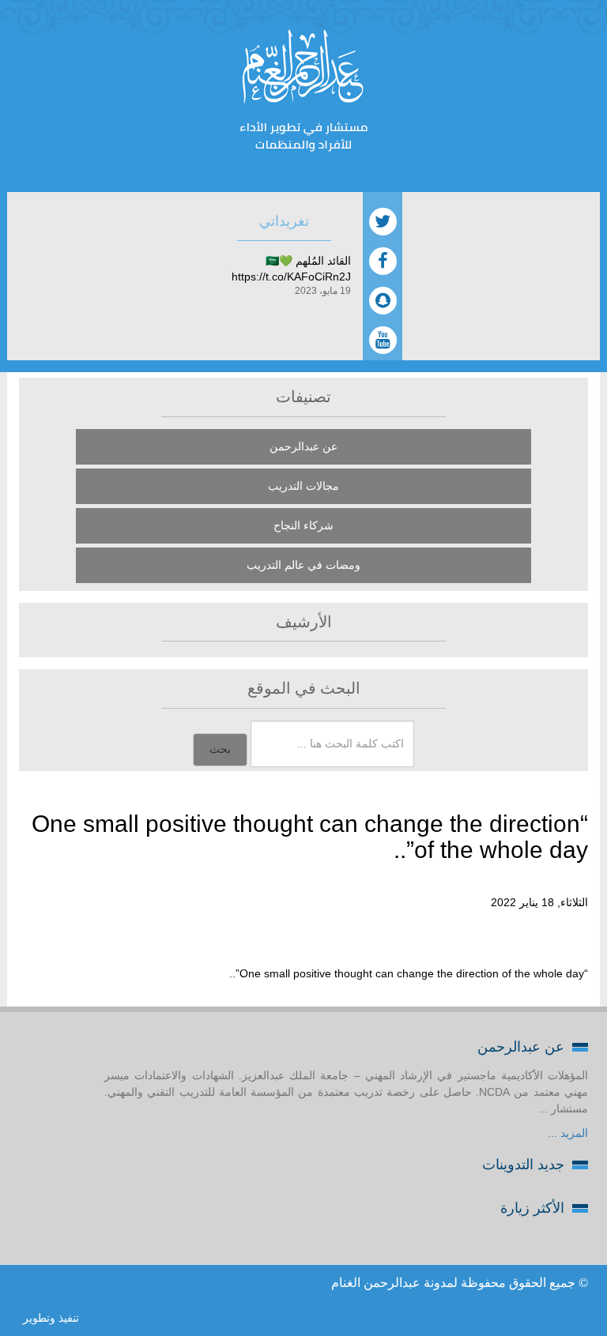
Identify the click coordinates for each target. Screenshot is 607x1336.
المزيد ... (568, 1133)
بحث (220, 749)
